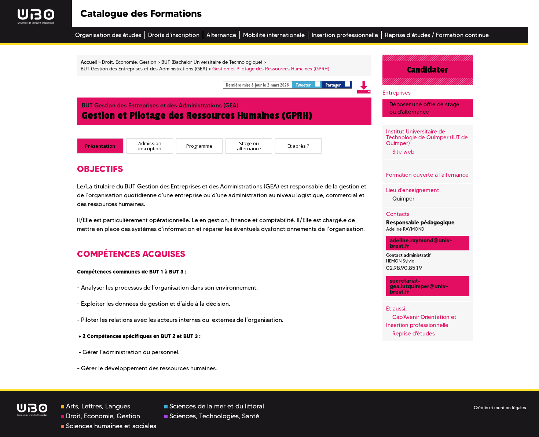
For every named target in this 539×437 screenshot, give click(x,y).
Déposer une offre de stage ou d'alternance (424, 108)
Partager (334, 85)
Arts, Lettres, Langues (98, 406)
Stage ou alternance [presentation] (249, 145)
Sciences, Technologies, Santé (214, 416)
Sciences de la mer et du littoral (216, 406)
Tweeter (304, 85)
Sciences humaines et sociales (111, 426)
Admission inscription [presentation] (149, 145)
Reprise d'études (413, 333)
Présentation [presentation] (100, 145)
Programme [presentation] (199, 145)
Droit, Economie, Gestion (103, 416)
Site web (403, 151)
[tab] (100, 146)
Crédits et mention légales (500, 407)
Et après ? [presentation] (298, 145)
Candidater (427, 69)
